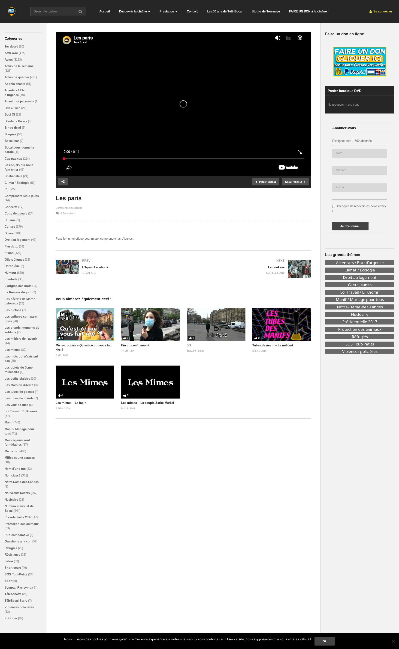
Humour (11, 272)
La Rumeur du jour (19, 292)
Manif (9, 422)
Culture (10, 226)
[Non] (393, 641)
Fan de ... (12, 246)
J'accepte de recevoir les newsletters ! (359, 208)
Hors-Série (13, 266)
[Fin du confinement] (150, 324)
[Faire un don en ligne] (359, 61)
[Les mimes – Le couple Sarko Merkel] (150, 382)
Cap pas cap (14, 158)
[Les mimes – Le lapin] (85, 382)
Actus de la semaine (19, 66)
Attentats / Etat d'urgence (360, 262)
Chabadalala (14, 176)
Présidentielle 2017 (19, 517)
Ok (325, 641)
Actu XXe (12, 53)
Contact (192, 11)
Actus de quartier (17, 77)
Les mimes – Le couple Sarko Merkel (147, 403)
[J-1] (216, 324)
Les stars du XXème (19, 385)
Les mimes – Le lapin (71, 403)
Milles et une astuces (20, 457)
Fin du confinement (135, 345)
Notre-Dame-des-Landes (22, 482)
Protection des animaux (22, 524)
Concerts (11, 207)
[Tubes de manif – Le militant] (281, 324)
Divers (10, 233)
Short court (13, 567)
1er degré (12, 46)
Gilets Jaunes (15, 259)
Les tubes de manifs (19, 398)
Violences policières (19, 607)
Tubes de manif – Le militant (272, 345)
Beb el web (13, 108)
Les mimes (13, 349)
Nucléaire (12, 499)
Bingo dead (13, 127)
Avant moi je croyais (20, 101)
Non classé (13, 475)
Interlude (11, 279)
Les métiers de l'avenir (21, 338)
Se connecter (382, 11)
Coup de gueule (16, 213)
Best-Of (10, 114)
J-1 (189, 345)
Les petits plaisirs (18, 378)
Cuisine (10, 220)
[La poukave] (249, 269)
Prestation (167, 11)
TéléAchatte (13, 594)
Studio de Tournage (266, 11)
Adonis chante (15, 84)
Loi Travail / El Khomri (21, 411)
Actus (9, 59)
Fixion (10, 253)
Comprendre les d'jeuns (22, 196)
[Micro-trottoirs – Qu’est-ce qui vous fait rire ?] (85, 324)
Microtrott (12, 451)
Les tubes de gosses (20, 391)
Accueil (104, 11)
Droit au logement (18, 239)
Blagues (11, 134)
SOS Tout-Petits (16, 574)
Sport (9, 581)
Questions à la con (18, 541)
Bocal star (12, 141)
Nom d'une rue (16, 468)
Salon (9, 561)
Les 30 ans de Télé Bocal (224, 11)
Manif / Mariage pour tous (360, 299)
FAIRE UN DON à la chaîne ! (309, 11)
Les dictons (13, 310)
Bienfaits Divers (16, 121)
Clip (8, 189)
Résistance (13, 554)
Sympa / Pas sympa (19, 587)
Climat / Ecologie (17, 183)
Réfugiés (11, 548)
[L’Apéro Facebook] (117, 267)
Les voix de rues (17, 405)
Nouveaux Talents (18, 493)
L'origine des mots (18, 286)
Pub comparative (17, 535)
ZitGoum (11, 618)
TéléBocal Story (16, 600)
